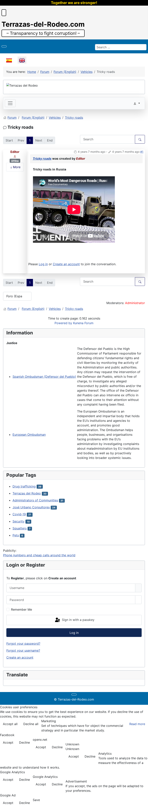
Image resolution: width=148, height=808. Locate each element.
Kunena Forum (83, 323)
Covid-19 (19, 514)
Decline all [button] (30, 724)
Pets (16, 535)
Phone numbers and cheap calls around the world (39, 555)
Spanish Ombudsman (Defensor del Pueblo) (44, 376)
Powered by (63, 323)
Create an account (66, 264)
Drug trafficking (24, 486)
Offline (15, 160)
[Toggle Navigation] (4, 46)
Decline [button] (24, 742)
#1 (141, 151)
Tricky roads (42, 158)
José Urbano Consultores (31, 507)
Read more (137, 724)
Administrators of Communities (35, 500)
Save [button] (36, 800)
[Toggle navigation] (10, 103)
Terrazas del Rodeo (27, 493)
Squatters (20, 528)
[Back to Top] (143, 803)
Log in (43, 264)
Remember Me (21, 609)
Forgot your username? (23, 650)
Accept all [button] (10, 724)
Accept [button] (8, 742)
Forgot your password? (23, 643)
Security (18, 521)
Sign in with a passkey (77, 620)
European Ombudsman (29, 434)
